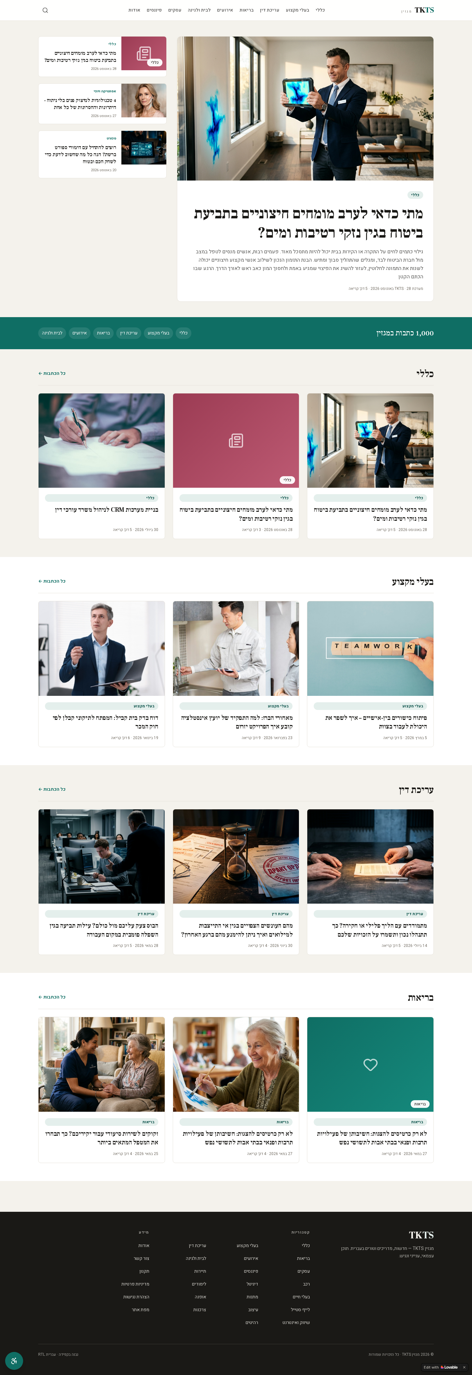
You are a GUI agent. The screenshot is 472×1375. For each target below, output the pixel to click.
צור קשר (141, 1258)
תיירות (200, 1271)
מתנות (252, 1297)
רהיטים (252, 1322)
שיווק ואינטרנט (296, 1322)
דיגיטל (252, 1284)
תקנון (144, 1271)
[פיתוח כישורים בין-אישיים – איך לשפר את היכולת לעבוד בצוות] (370, 648)
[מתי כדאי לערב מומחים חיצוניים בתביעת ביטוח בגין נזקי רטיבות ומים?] (370, 440)
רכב (306, 1284)
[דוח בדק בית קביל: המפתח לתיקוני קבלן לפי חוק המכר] (102, 648)
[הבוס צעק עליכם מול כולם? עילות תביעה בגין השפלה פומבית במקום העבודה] (102, 856)
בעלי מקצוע (297, 10)
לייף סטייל (300, 1309)
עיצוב (253, 1309)
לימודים (199, 1284)
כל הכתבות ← (52, 373)
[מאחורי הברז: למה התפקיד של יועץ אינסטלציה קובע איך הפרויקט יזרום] (236, 648)
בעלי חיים (301, 1297)
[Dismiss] (464, 1367)
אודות (134, 10)
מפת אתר (140, 1309)
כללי (320, 10)
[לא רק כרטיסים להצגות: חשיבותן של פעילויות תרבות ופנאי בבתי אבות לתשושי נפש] (236, 1064)
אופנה (200, 1297)
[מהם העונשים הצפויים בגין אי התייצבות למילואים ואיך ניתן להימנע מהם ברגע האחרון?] (236, 856)
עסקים (174, 10)
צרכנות (199, 1309)
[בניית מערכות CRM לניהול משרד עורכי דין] (102, 440)
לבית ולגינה (199, 10)
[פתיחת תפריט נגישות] (14, 1361)
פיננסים (154, 10)
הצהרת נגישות (136, 1297)
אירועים (225, 10)
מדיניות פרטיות (135, 1284)
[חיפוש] (45, 10)
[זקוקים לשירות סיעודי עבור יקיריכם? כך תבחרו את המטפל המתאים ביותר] (102, 1064)
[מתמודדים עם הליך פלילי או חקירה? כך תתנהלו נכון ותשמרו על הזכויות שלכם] (370, 856)
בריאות (247, 10)
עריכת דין (269, 10)
